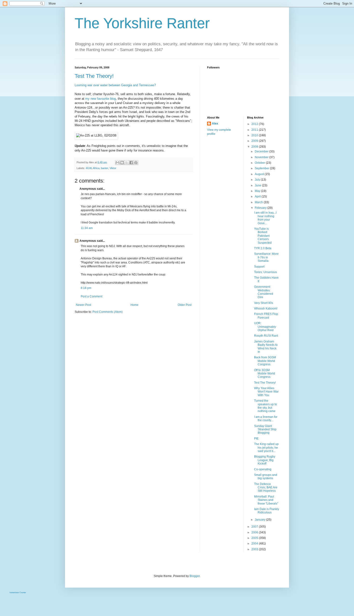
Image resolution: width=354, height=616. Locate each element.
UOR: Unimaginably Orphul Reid (265, 326)
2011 (255, 129)
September (262, 168)
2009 (255, 141)
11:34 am (87, 228)
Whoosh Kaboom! (265, 308)
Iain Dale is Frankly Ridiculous (266, 510)
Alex (215, 123)
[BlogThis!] (122, 162)
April (258, 196)
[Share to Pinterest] (135, 162)
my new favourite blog (100, 98)
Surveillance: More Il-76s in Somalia (266, 257)
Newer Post (83, 305)
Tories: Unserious (265, 272)
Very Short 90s (263, 303)
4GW (89, 168)
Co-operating (262, 469)
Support (259, 266)
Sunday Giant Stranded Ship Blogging (265, 429)
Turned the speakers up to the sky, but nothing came (265, 406)
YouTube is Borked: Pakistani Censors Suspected (263, 235)
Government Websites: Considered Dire (263, 292)
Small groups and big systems (265, 476)
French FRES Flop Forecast (266, 315)
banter (104, 168)
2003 (255, 549)
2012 (255, 124)
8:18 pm (86, 288)
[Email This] (117, 162)
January (260, 519)
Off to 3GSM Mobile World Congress (264, 373)
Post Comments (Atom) (107, 312)
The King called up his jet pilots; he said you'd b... (266, 447)
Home (134, 305)
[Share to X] (126, 162)
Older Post (184, 305)
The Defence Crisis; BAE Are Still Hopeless (265, 487)
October (260, 162)
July (258, 179)
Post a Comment (91, 296)
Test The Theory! (94, 76)
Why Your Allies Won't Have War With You (266, 392)
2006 (255, 532)
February (261, 208)
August (260, 174)
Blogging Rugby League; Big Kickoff (264, 460)
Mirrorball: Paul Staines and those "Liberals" (266, 500)
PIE (256, 438)
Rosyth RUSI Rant (266, 335)
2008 (255, 146)
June (258, 185)
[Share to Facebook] (131, 162)
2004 (255, 543)
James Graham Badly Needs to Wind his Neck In (266, 347)
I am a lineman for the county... (265, 418)
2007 (255, 526)
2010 (255, 135)
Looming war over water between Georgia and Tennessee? (115, 85)
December (262, 151)
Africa (96, 168)
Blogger (195, 576)
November (262, 157)
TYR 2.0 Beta (262, 248)
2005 (255, 538)
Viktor (113, 168)
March (259, 202)
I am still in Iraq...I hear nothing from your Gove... (265, 218)
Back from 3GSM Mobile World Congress (265, 361)
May (258, 191)
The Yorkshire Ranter (142, 23)
